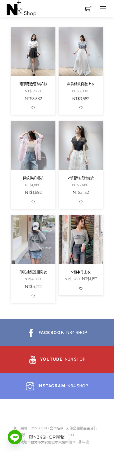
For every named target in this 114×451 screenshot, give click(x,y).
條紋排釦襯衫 (33, 178)
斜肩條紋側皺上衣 (81, 84)
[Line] (15, 437)
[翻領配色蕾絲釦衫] (33, 51)
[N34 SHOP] (22, 7)
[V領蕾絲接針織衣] (81, 145)
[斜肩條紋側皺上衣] (81, 51)
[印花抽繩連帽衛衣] (33, 239)
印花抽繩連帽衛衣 (33, 272)
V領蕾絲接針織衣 (81, 178)
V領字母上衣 (81, 272)
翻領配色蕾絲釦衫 (33, 84)
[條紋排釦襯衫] (33, 145)
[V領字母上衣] (81, 239)
